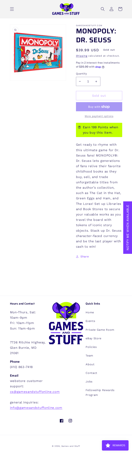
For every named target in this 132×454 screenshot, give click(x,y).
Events (90, 321)
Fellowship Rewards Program (100, 392)
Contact (91, 373)
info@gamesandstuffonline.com (36, 407)
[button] (12, 9)
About (90, 364)
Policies (91, 347)
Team (89, 355)
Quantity (81, 73)
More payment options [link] (99, 116)
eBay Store (93, 338)
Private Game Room (100, 329)
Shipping (81, 55)
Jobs (89, 381)
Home (90, 312)
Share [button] (84, 256)
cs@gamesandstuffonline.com (35, 391)
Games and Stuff (70, 446)
